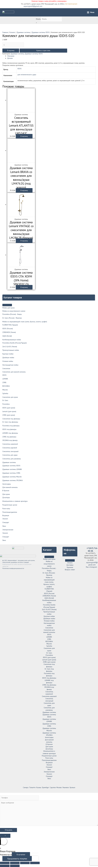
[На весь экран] (25, 863)
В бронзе (5, 490)
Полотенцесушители (9, 512)
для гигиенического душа (26, 74)
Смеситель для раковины (11, 459)
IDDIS (4, 375)
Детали (10, 58)
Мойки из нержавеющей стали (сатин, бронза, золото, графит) (24, 322)
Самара (25, 787)
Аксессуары (6, 484)
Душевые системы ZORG (11, 473)
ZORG (4, 382)
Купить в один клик (43, 50)
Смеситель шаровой (9, 448)
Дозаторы (6, 497)
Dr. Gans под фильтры (10, 422)
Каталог (12, 32)
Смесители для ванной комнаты (14, 372)
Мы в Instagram (91, 567)
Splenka (5, 393)
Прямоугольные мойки (10, 350)
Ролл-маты (6, 508)
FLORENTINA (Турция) (10, 325)
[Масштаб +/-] (35, 863)
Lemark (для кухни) (9, 411)
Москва (59, 787)
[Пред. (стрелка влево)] (5, 866)
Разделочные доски (9, 505)
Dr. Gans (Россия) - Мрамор (12, 318)
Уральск (72, 787)
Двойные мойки (8, 357)
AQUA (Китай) (7, 336)
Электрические (7, 530)
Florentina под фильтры (10, 426)
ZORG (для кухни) (8, 415)
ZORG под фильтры (9, 437)
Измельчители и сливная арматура (14, 501)
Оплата (69, 563)
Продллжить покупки (17, 858)
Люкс (4, 526)
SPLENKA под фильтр (10, 440)
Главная (5, 32)
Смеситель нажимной (10, 444)
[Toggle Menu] (7, 305)
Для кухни (6, 494)
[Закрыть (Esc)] (5, 863)
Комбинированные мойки (11, 340)
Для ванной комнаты (10, 487)
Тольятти (32, 787)
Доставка (69, 565)
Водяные (5, 515)
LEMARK (5, 379)
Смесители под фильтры (11, 419)
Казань (38, 787)
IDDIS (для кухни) (8, 408)
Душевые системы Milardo (12, 477)
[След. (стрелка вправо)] (15, 866)
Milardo (5, 390)
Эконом (5, 519)
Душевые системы (9, 462)
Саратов (53, 787)
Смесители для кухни (10, 397)
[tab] (51, 56)
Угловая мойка (7, 361)
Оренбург (45, 787)
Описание (10, 56)
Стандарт (5, 522)
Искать (38, 19)
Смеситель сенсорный (10, 451)
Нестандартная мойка (10, 365)
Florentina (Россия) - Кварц (12, 314)
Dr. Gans (5, 400)
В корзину (10, 50)
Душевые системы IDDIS (11, 466)
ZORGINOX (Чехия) (9, 332)
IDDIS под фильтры (9, 429)
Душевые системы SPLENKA (12, 480)
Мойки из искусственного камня (13, 311)
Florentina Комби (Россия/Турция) (14, 343)
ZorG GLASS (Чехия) (9, 346)
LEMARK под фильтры (10, 433)
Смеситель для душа (9, 455)
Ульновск (65, 787)
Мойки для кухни (8, 308)
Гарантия (70, 567)
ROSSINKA (6, 386)
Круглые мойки (7, 354)
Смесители (6, 368)
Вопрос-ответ (70, 570)
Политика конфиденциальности (13, 568)
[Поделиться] (15, 863)
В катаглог (21, 854)
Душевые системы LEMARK (12, 469)
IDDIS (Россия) (7, 328)
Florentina (6, 404)
